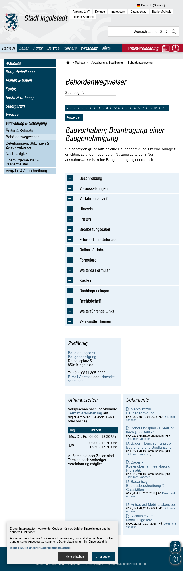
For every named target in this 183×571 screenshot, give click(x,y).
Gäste (105, 48)
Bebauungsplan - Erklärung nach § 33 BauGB (150, 430)
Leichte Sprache (83, 16)
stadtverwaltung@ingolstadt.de (127, 563)
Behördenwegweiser (22, 137)
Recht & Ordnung (19, 97)
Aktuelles (13, 63)
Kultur (38, 48)
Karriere (70, 48)
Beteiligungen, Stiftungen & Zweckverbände (27, 145)
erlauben (105, 556)
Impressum (117, 11)
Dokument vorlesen (138, 438)
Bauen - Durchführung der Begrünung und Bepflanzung (149, 445)
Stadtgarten (15, 106)
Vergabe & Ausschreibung (26, 171)
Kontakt (100, 11)
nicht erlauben (75, 556)
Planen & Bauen (19, 80)
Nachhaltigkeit (17, 154)
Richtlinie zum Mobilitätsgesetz (139, 518)
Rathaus (8, 48)
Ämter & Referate (19, 130)
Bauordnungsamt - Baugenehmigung (82, 355)
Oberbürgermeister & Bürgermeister (22, 162)
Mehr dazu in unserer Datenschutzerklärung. (40, 547)
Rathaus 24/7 (81, 11)
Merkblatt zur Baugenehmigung (140, 411)
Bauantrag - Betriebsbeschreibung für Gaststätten (146, 486)
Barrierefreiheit (161, 11)
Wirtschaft (89, 48)
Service (53, 48)
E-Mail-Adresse (80, 377)
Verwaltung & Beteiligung (26, 123)
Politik (11, 88)
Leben (24, 48)
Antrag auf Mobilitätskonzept (153, 504)
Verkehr (12, 114)
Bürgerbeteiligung (20, 71)
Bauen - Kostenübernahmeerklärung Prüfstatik (148, 466)
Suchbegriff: (74, 93)
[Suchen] (174, 31)
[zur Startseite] (36, 22)
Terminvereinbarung (85, 413)
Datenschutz (138, 11)
